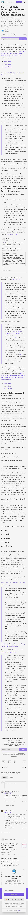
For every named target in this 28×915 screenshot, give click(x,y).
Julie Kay (6, 810)
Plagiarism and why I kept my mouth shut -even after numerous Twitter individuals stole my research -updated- (9, 845)
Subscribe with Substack (15, 899)
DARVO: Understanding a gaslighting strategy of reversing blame (13, 645)
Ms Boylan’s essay (12, 234)
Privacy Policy (19, 906)
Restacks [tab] (11, 777)
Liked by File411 (9, 793)
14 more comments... (6, 832)
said (20, 355)
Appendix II (7, 64)
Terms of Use (21, 753)
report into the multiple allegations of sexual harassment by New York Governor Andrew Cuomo (13, 54)
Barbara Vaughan (8, 791)
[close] (23, 870)
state (17, 338)
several (13, 338)
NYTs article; (17, 280)
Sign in (25, 2)
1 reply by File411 (10, 805)
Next (23, 767)
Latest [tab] (6, 839)
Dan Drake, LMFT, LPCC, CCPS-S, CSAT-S (12, 651)
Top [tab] (3, 839)
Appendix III (8, 67)
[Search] (25, 839)
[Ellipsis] (26, 791)
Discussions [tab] (12, 839)
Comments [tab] (4, 777)
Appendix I (7, 61)
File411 (6, 29)
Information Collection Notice (16, 754)
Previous (6, 767)
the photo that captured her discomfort (13, 332)
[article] (14, 849)
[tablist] (7, 777)
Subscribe (19, 2)
